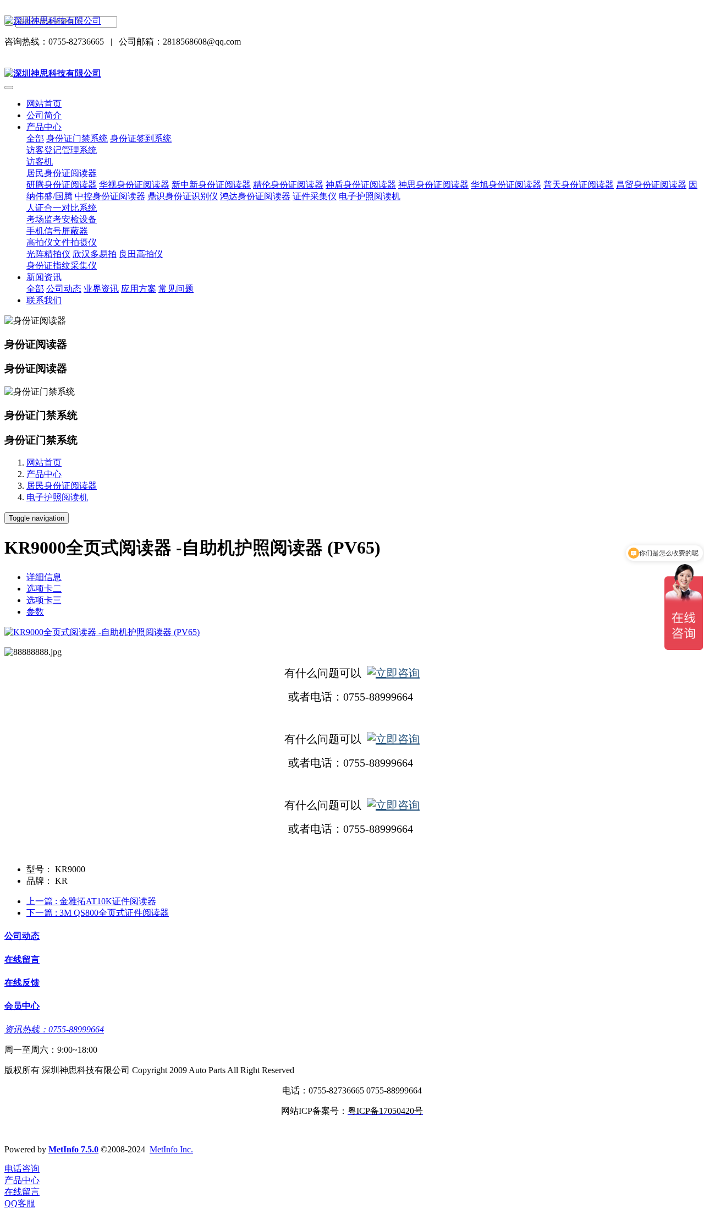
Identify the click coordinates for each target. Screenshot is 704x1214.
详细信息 (44, 577)
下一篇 (97, 912)
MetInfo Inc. (171, 1149)
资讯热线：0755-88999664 (54, 1029)
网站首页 (44, 103)
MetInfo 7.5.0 (73, 1149)
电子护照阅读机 (57, 497)
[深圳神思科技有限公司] (352, 21)
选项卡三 (44, 600)
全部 (35, 138)
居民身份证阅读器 (61, 485)
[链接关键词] (393, 673)
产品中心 (44, 474)
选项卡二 (44, 588)
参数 (35, 611)
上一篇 (91, 901)
